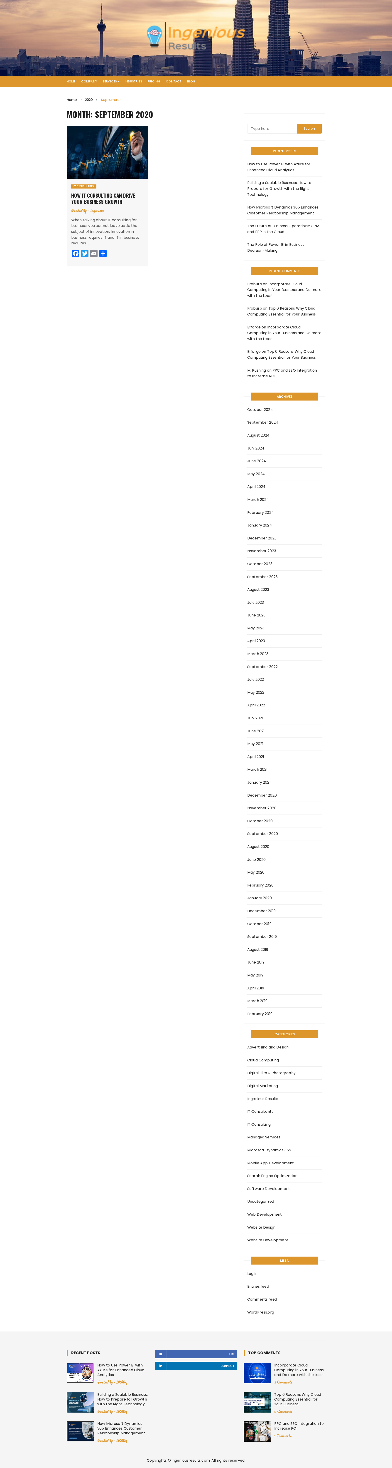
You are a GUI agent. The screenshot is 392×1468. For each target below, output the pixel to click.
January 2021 (259, 782)
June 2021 (256, 731)
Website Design (261, 1227)
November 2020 (261, 808)
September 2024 (262, 422)
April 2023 (256, 640)
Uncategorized (260, 1201)
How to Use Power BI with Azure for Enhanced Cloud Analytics (278, 167)
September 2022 (262, 666)
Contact (173, 81)
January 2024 (259, 525)
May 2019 (255, 975)
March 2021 (257, 769)
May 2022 (255, 692)
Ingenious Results (262, 1098)
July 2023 (255, 602)
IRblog (121, 1382)
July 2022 (255, 679)
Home (71, 81)
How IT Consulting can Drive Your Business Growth (103, 198)
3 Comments (283, 1382)
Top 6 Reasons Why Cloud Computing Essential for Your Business (297, 1399)
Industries (133, 81)
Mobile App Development (270, 1163)
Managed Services (263, 1137)
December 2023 (262, 538)
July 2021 (255, 718)
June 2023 (256, 615)
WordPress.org (260, 1312)
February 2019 (259, 1013)
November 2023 (261, 551)
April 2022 (256, 705)
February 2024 (260, 512)
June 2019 (256, 962)
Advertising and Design (268, 1047)
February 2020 (260, 885)
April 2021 (255, 756)
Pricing (153, 81)
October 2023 (259, 563)
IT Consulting (84, 186)
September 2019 (262, 936)
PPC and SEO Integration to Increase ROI (299, 1426)
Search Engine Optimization (272, 1175)
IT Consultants (260, 1111)
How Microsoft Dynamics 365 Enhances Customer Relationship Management (282, 210)
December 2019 (261, 911)
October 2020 (260, 821)
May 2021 (255, 743)
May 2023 (255, 628)
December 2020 (262, 795)
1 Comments (283, 1435)
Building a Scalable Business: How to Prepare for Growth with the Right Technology (279, 188)
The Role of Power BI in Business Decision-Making (275, 247)
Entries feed (258, 1286)
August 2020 (258, 846)
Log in (252, 1273)
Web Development (264, 1214)
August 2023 (258, 589)
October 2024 (260, 409)
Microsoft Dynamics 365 (269, 1150)
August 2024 (258, 435)
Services (110, 81)
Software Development (268, 1188)
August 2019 (257, 949)
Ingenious (97, 210)
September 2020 (262, 833)
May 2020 (256, 872)
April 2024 (256, 486)
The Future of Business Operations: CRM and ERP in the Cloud (283, 228)
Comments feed (262, 1299)
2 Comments (283, 1411)
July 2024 (255, 448)
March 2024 (258, 499)
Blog (191, 81)
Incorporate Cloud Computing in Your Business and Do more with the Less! (284, 289)
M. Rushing (256, 370)
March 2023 (258, 653)
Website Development (267, 1240)
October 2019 (259, 924)
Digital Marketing (262, 1085)
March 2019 (257, 1001)
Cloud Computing (263, 1060)
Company (89, 81)
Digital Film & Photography (271, 1073)
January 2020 (259, 898)
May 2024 (256, 474)
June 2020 (256, 859)
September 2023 (262, 576)
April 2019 (255, 988)
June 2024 (256, 461)
